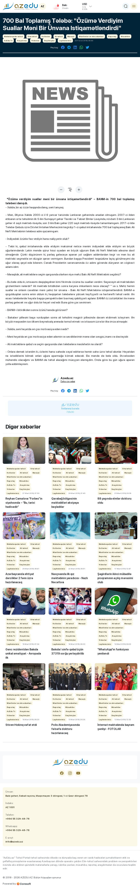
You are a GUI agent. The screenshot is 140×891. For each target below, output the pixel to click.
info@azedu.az (14, 841)
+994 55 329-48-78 (17, 818)
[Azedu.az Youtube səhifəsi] (78, 773)
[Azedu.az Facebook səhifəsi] (61, 773)
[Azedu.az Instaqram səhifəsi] (70, 773)
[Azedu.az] (20, 6)
